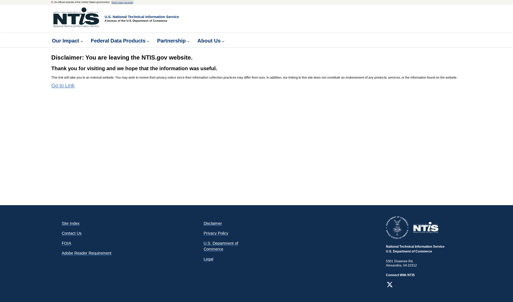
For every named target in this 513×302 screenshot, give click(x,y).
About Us (209, 41)
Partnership (171, 41)
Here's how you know (122, 2)
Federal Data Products (118, 41)
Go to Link (63, 85)
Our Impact (65, 41)
